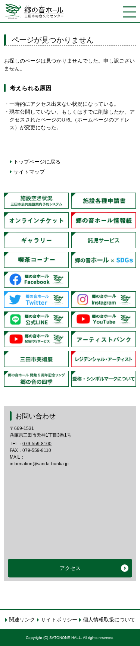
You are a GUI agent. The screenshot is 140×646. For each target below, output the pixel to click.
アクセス (70, 568)
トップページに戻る (36, 162)
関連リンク (22, 620)
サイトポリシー (59, 620)
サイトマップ (29, 172)
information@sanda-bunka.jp (39, 463)
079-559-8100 (37, 443)
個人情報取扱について (109, 620)
